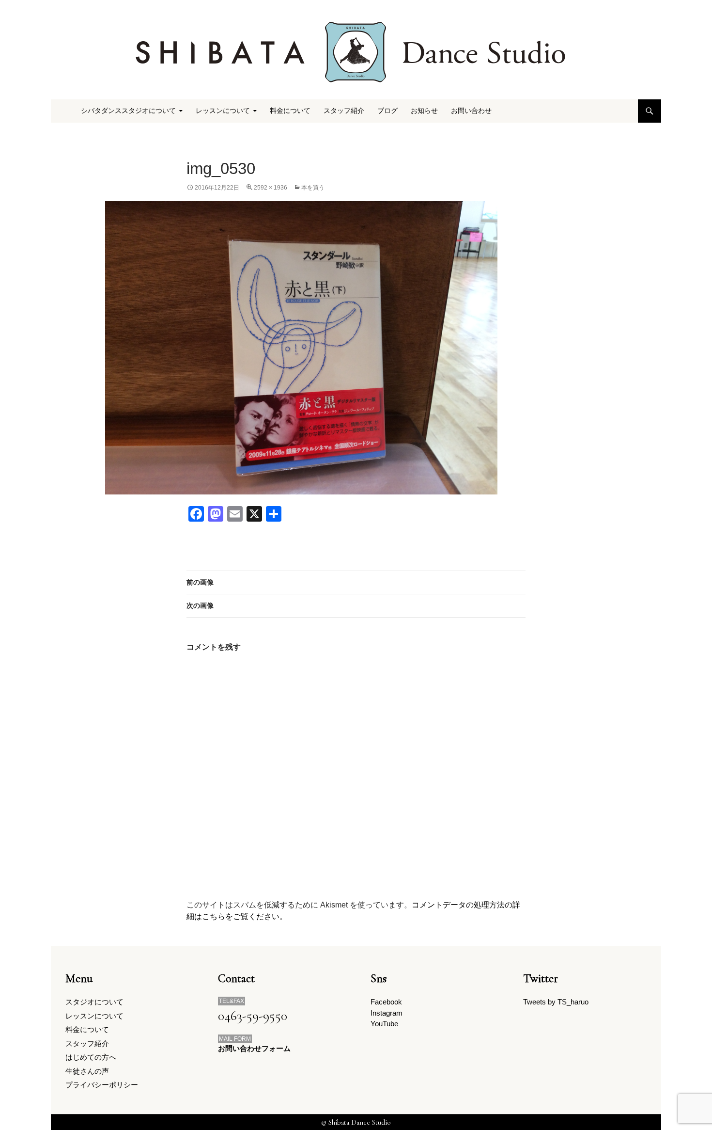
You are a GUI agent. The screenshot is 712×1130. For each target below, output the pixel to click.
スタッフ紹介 (344, 110)
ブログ (387, 110)
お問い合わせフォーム (254, 1048)
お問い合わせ (471, 110)
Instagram (386, 1013)
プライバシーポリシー (101, 1085)
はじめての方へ (90, 1057)
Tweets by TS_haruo (555, 1002)
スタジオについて (94, 1002)
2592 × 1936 (270, 187)
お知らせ (424, 110)
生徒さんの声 (87, 1071)
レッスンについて (94, 1016)
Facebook (386, 1002)
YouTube (384, 1023)
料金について (290, 110)
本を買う (313, 187)
